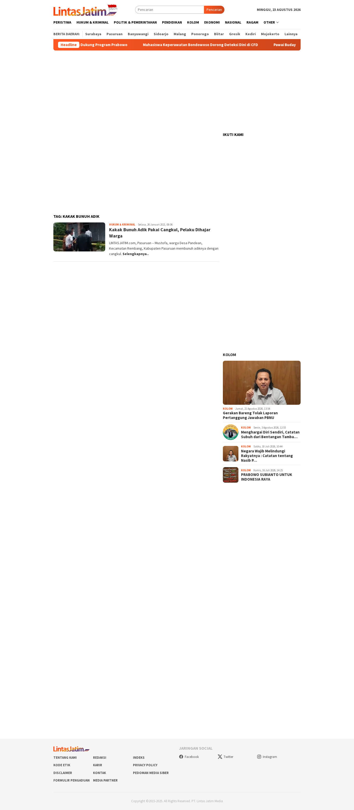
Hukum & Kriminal (122, 224)
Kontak (99, 773)
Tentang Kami (65, 757)
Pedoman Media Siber (151, 773)
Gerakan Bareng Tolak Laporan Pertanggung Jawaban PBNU (250, 415)
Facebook (192, 757)
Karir (97, 765)
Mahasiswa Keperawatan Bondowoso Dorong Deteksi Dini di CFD (187, 44)
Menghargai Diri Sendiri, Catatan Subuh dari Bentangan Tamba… (270, 434)
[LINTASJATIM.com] (86, 9)
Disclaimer (62, 773)
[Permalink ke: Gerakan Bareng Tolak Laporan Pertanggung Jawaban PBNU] (262, 383)
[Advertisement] (177, 91)
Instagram (270, 757)
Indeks (139, 757)
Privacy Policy (145, 765)
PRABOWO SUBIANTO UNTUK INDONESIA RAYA (266, 477)
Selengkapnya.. (136, 253)
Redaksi (99, 757)
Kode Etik (61, 765)
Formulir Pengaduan (71, 780)
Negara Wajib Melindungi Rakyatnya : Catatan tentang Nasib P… (267, 456)
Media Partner (105, 780)
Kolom (229, 354)
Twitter (228, 757)
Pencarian (214, 9)
